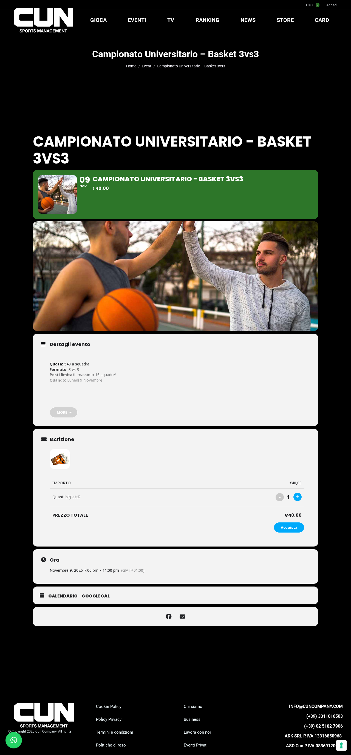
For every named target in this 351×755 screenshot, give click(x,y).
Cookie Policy (108, 706)
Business (192, 719)
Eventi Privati (196, 745)
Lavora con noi (197, 732)
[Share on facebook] (169, 617)
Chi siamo (193, 706)
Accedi (331, 5)
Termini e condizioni (114, 732)
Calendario (63, 596)
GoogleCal (96, 596)
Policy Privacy (108, 719)
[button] (13, 740)
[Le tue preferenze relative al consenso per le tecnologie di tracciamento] (341, 745)
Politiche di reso (111, 745)
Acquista (289, 527)
